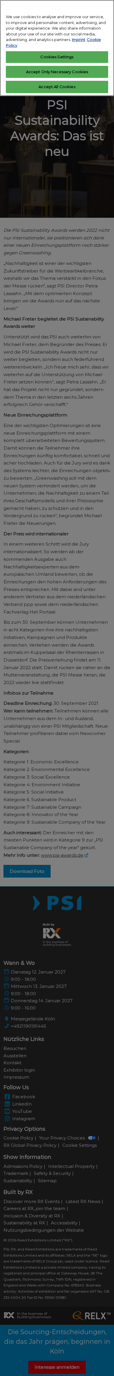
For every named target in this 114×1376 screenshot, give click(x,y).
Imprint (78, 39)
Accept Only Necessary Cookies (57, 71)
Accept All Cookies (57, 86)
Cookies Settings (56, 56)
